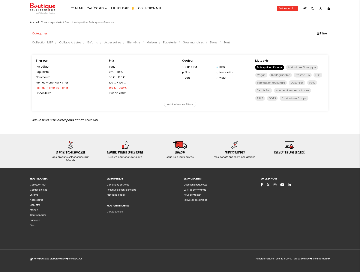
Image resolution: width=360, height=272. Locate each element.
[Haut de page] (352, 257)
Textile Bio (263, 90)
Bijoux (33, 225)
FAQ (304, 8)
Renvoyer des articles (195, 200)
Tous (112, 67)
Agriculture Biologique (302, 67)
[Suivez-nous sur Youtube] (282, 185)
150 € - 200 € (118, 88)
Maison (152, 42)
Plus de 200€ (117, 93)
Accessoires (112, 42)
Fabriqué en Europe (294, 98)
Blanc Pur (191, 67)
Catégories (95, 8)
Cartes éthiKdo (115, 212)
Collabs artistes (38, 190)
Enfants (92, 42)
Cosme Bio (303, 75)
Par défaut (42, 67)
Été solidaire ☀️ (122, 8)
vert (187, 78)
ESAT (260, 98)
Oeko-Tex (297, 83)
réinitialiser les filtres (180, 104)
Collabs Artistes (70, 42)
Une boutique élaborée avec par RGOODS (58, 259)
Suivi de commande (195, 190)
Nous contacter (192, 195)
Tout (227, 42)
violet (222, 78)
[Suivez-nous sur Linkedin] (289, 185)
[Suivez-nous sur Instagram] (275, 185)
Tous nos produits (51, 22)
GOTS (272, 98)
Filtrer (323, 33)
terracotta (225, 72)
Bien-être (133, 42)
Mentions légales (116, 195)
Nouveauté (43, 77)
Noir (187, 72)
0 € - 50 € (116, 72)
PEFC (312, 83)
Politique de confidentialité (121, 190)
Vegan (261, 75)
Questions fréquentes (195, 185)
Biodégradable (280, 75)
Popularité (42, 72)
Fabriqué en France (269, 67)
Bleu (222, 67)
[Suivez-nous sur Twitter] (268, 185)
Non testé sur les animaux (292, 90)
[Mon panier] (329, 8)
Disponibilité (43, 93)
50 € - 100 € (117, 77)
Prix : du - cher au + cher (52, 82)
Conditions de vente (118, 185)
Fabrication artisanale (271, 83)
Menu (79, 8)
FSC (317, 75)
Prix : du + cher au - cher (52, 88)
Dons (213, 42)
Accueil (34, 22)
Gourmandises (193, 42)
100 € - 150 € (117, 82)
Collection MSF (150, 8)
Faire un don (287, 8)
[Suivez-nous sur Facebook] (262, 185)
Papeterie (169, 42)
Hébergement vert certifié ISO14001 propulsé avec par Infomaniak (293, 259)
